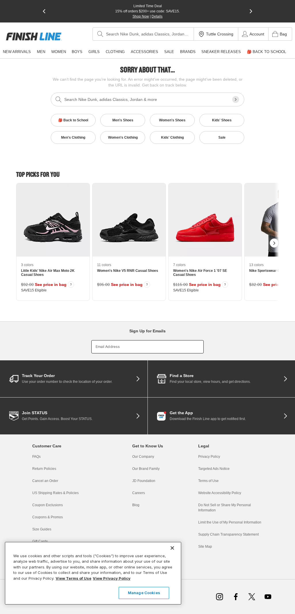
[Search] (100, 34)
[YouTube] (267, 596)
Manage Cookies (144, 592)
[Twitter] (251, 596)
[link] (34, 36)
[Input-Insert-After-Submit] (235, 99)
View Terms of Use (73, 578)
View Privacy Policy (112, 578)
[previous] (44, 11)
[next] (250, 11)
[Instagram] (219, 596)
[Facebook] (235, 596)
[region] (93, 573)
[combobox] (143, 34)
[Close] (172, 548)
